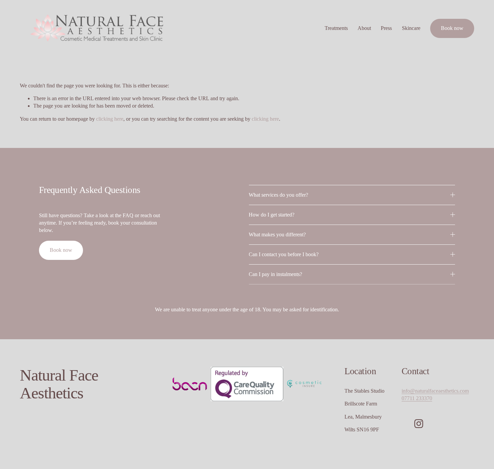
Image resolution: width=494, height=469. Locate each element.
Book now (452, 28)
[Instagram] (418, 423)
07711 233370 (417, 398)
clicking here (109, 119)
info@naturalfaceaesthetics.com (435, 391)
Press (386, 28)
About (364, 28)
